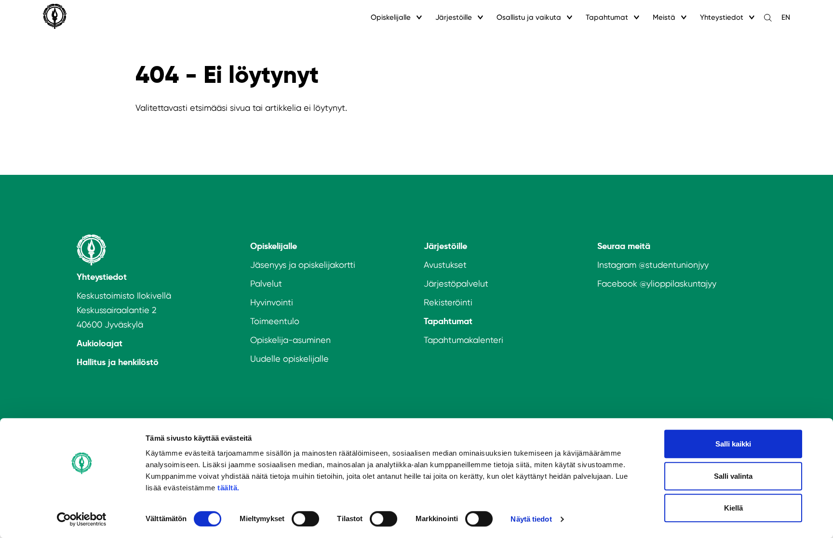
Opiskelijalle (391, 17)
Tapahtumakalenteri (463, 340)
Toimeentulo (274, 321)
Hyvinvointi (271, 302)
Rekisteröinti (448, 302)
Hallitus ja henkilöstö (118, 361)
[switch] (305, 518)
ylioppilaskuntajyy (681, 283)
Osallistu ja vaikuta (529, 17)
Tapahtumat (607, 17)
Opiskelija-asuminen (290, 340)
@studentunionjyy (674, 265)
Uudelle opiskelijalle (289, 359)
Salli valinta (733, 476)
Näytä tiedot (531, 519)
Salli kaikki (733, 444)
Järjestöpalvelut (456, 283)
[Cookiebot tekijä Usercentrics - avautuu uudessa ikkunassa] (82, 519)
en (785, 17)
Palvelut (266, 283)
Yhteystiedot (721, 17)
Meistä (664, 17)
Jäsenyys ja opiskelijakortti (302, 265)
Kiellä (733, 508)
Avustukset (445, 265)
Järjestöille (453, 17)
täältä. (228, 488)
